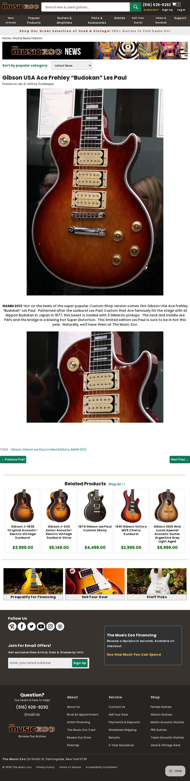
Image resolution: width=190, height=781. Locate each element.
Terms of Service (70, 767)
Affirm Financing (78, 722)
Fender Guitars (161, 707)
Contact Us (117, 707)
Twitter (31, 626)
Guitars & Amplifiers (64, 20)
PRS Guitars (159, 730)
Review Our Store (79, 737)
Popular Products (34, 20)
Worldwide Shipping (122, 730)
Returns (114, 737)
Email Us (32, 714)
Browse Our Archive (32, 736)
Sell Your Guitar (138, 20)
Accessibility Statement (101, 767)
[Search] (135, 7)
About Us (73, 707)
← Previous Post (13, 459)
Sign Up (167, 10)
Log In (181, 10)
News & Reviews (161, 20)
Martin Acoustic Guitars (167, 722)
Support (180, 18)
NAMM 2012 (78, 449)
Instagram (50, 626)
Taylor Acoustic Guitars (167, 737)
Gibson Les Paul (33, 449)
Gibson (16, 449)
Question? (151, 10)
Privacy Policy (45, 767)
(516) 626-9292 (156, 4)
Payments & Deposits (124, 722)
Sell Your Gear (118, 714)
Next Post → (180, 459)
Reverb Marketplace (12, 626)
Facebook (22, 626)
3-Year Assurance (121, 745)
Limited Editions (58, 449)
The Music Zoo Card (81, 730)
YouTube (41, 626)
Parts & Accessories (97, 20)
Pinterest (60, 626)
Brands (119, 18)
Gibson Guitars (161, 714)
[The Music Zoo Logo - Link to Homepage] (20, 5)
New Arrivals (11, 20)
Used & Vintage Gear (165, 745)
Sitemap (73, 745)
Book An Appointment (82, 714)
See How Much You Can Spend (134, 654)
